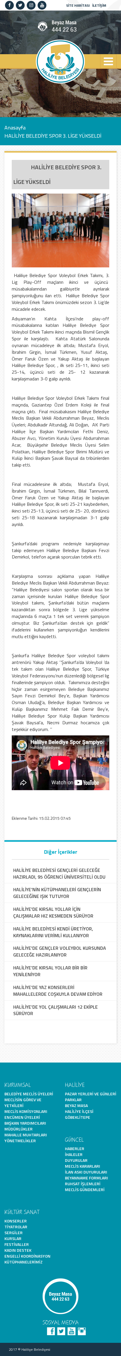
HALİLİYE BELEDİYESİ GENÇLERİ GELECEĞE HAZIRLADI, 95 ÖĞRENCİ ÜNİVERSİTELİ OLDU (59, 873)
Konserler (15, 1221)
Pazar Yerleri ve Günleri (90, 1094)
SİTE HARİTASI (78, 5)
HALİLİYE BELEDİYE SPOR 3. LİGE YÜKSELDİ (52, 136)
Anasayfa (15, 127)
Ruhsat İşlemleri (82, 1184)
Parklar (73, 1100)
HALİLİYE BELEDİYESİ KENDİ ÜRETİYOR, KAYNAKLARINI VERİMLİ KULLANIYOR (53, 932)
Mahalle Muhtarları (25, 1135)
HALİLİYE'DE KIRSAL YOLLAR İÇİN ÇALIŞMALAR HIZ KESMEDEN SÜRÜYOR (53, 912)
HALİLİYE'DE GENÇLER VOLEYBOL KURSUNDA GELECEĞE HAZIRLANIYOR (59, 951)
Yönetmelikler (20, 1141)
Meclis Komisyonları (25, 1111)
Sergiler (13, 1232)
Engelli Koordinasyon (27, 1256)
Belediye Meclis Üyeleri (28, 1094)
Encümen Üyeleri (22, 1117)
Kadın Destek (17, 1250)
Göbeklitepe (77, 1117)
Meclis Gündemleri (85, 1189)
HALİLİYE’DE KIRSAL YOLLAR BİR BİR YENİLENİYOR (50, 971)
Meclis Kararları (82, 1166)
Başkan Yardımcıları (25, 1123)
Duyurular (76, 1160)
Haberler (74, 1148)
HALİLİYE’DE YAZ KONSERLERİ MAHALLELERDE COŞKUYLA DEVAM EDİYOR (57, 991)
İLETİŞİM (99, 5)
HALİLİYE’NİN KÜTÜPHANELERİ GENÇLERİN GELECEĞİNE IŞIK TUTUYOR (57, 893)
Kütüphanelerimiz (23, 1262)
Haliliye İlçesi (79, 1111)
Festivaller (16, 1244)
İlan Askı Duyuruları (86, 1172)
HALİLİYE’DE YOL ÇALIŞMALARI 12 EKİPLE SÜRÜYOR (55, 1010)
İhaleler (74, 1154)
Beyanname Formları (86, 1178)
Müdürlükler (18, 1129)
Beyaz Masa (76, 1105)
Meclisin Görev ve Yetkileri (22, 1103)
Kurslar (12, 1238)
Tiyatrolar (15, 1227)
